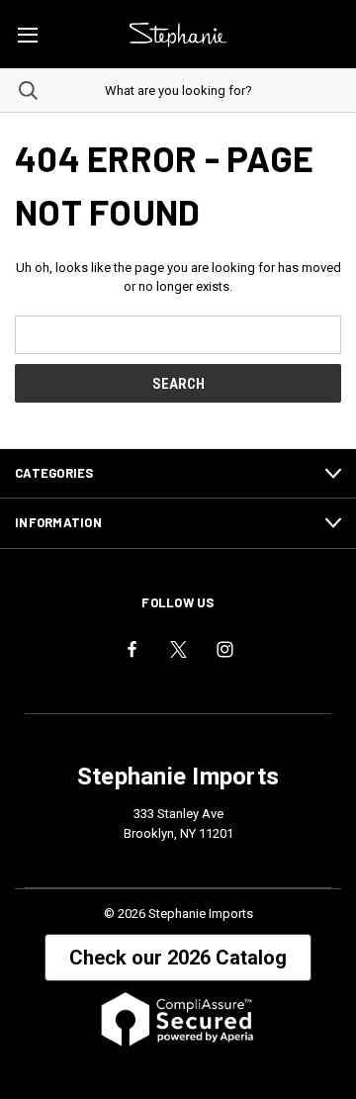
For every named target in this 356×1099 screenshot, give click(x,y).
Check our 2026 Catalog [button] (178, 957)
